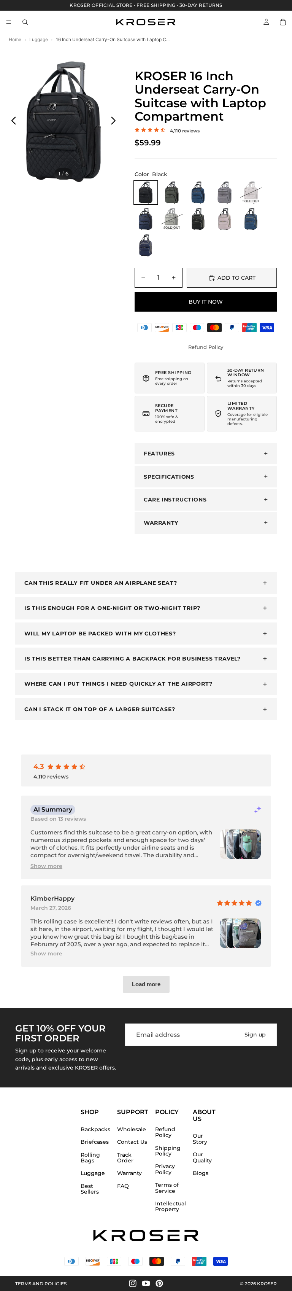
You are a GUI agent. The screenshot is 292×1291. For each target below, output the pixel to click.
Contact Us (132, 1142)
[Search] (25, 22)
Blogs (200, 1173)
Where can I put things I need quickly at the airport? (118, 683)
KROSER (267, 1283)
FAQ (123, 1186)
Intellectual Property (170, 1207)
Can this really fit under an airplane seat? (100, 582)
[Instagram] (132, 1283)
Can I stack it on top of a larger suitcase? (99, 709)
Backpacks (95, 1129)
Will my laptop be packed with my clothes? (100, 633)
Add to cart (236, 277)
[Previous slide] (11, 121)
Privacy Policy (165, 1170)
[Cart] (283, 22)
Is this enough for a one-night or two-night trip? (112, 608)
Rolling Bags (90, 1158)
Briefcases (95, 1142)
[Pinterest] (159, 1283)
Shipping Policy (168, 1151)
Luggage (38, 39)
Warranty (129, 1173)
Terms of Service (167, 1188)
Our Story (200, 1139)
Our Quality (202, 1158)
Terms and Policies (41, 1283)
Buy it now (206, 301)
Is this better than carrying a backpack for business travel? (132, 658)
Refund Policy (205, 347)
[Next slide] (115, 121)
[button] (46, 866)
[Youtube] (146, 1283)
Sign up (255, 1035)
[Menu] (8, 22)
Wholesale (131, 1129)
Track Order (125, 1158)
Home (15, 39)
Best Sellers (90, 1189)
